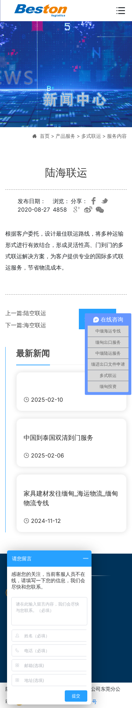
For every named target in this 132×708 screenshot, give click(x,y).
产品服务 (65, 136)
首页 (45, 136)
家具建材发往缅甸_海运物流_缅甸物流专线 (71, 498)
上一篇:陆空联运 (25, 313)
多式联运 (91, 136)
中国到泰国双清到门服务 (58, 437)
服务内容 (117, 136)
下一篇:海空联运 (25, 325)
